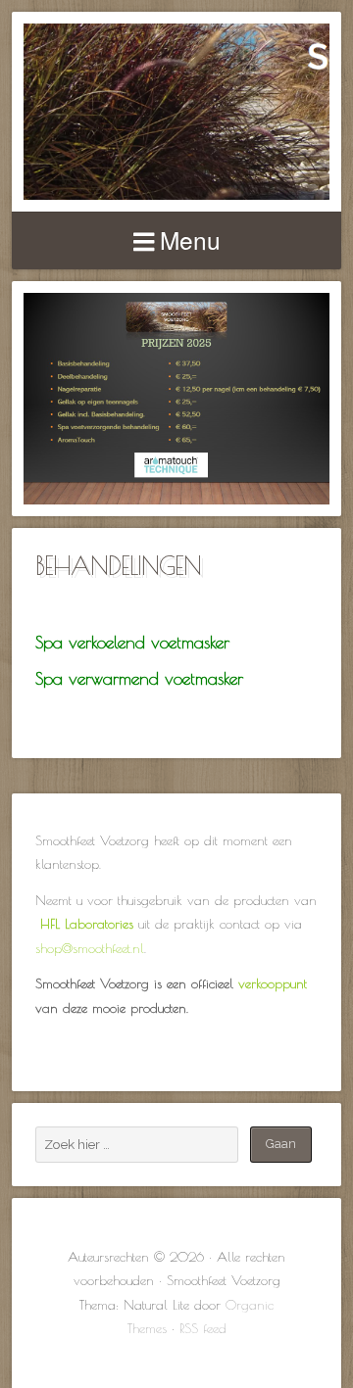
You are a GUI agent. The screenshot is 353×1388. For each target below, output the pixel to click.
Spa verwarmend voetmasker (139, 678)
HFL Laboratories (86, 924)
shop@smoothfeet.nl (89, 948)
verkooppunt (272, 983)
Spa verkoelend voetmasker (132, 642)
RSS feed (203, 1328)
